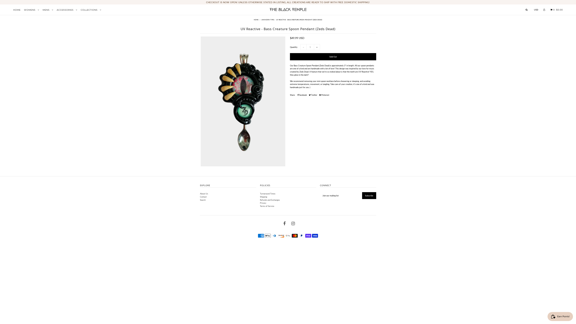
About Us (204, 193)
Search (203, 200)
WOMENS (30, 10)
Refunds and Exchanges (270, 200)
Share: (292, 95)
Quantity (293, 47)
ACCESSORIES (65, 10)
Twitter (314, 95)
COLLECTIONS (89, 10)
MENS (46, 10)
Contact (203, 197)
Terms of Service (267, 206)
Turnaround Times (267, 193)
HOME (17, 10)
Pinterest (325, 95)
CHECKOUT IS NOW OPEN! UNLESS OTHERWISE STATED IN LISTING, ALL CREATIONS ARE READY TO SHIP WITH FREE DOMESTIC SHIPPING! (288, 2)
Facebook (302, 95)
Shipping (263, 197)
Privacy (263, 203)
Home (256, 20)
